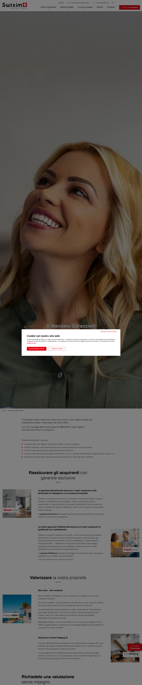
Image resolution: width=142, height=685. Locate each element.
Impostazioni (57, 348)
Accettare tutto (36, 348)
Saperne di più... (32, 343)
